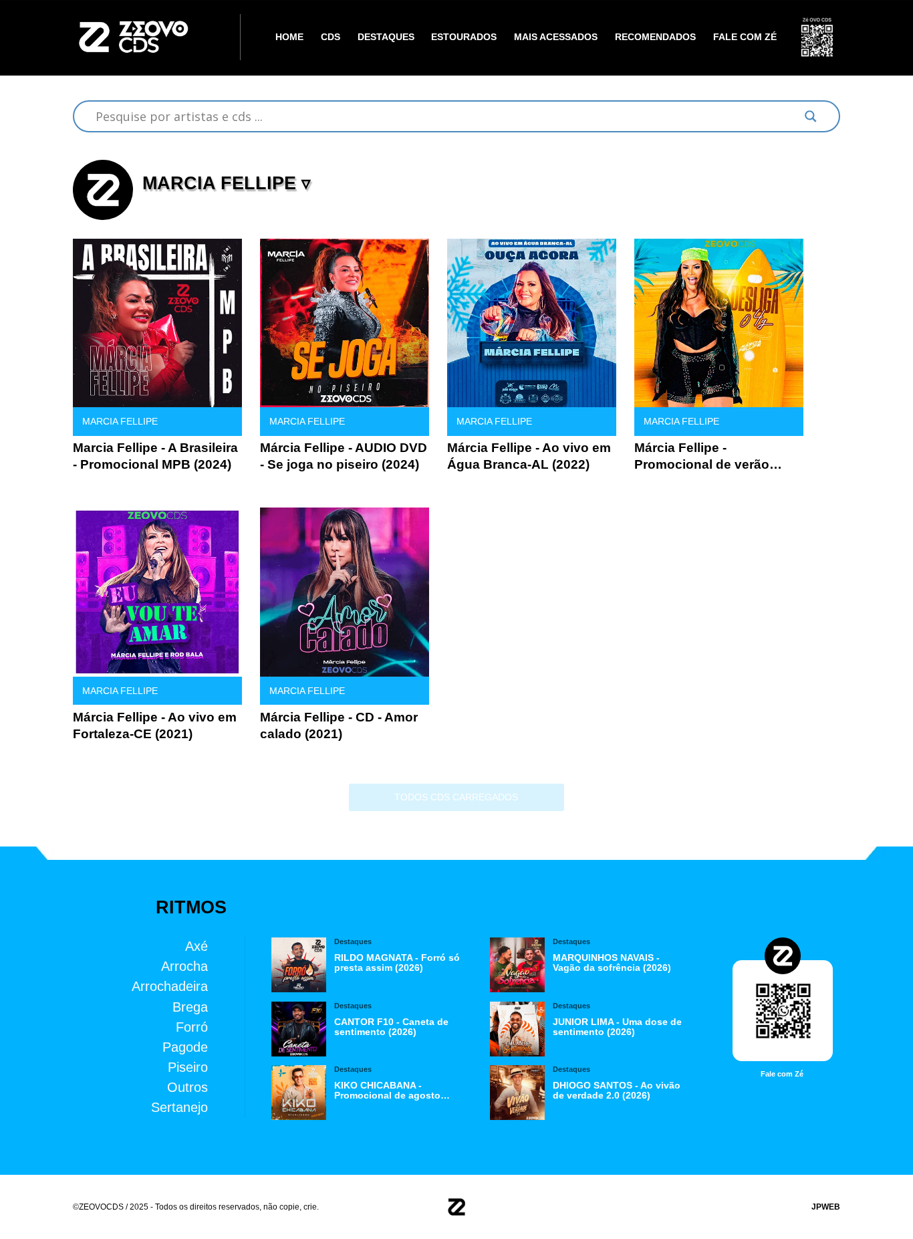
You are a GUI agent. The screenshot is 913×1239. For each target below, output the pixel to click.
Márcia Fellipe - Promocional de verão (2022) (701, 457)
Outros (187, 1086)
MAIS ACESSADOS (556, 37)
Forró (192, 1026)
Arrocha (184, 966)
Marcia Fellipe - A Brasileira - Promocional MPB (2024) (155, 456)
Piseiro (188, 1066)
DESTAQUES (386, 37)
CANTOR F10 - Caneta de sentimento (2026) (391, 1027)
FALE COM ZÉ (745, 37)
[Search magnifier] (810, 116)
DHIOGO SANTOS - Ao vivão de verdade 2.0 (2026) (616, 1091)
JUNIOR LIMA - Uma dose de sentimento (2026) (617, 1027)
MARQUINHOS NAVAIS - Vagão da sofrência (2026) (612, 963)
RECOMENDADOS (655, 37)
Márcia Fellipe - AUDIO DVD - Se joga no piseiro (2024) (343, 456)
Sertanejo (179, 1106)
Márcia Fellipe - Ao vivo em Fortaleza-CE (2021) (155, 725)
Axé (196, 945)
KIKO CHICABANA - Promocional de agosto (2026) (387, 1091)
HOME (289, 37)
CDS (330, 37)
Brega (190, 1006)
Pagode (185, 1046)
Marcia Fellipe (120, 422)
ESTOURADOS (464, 37)
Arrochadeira (170, 986)
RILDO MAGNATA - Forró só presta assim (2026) (397, 963)
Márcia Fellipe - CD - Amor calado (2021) (339, 725)
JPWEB (825, 1207)
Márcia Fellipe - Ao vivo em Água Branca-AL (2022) (529, 456)
